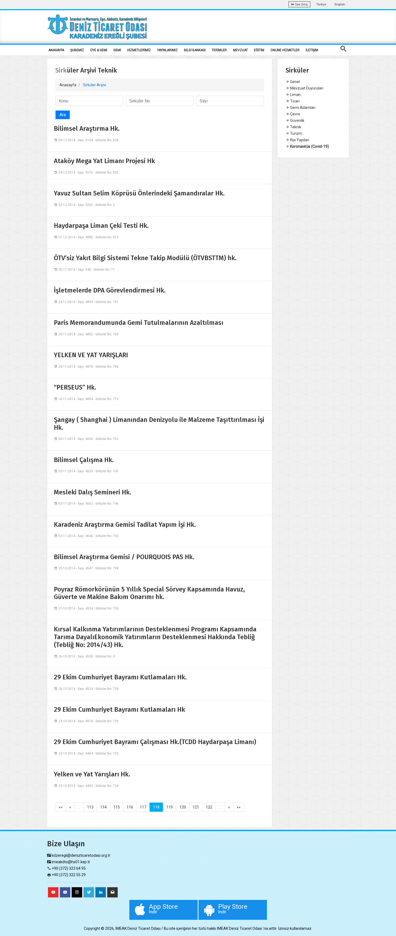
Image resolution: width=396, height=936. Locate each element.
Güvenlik (296, 120)
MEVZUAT (240, 50)
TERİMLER (219, 50)
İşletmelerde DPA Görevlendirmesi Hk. (110, 290)
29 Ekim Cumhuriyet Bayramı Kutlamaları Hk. (120, 677)
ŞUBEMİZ (77, 50)
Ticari (294, 101)
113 (90, 807)
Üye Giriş (301, 4)
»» (239, 807)
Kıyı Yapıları (299, 140)
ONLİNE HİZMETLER (285, 50)
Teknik (295, 127)
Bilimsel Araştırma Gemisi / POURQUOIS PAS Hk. (124, 557)
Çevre (294, 114)
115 (116, 807)
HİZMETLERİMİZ (139, 50)
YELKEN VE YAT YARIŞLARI (91, 355)
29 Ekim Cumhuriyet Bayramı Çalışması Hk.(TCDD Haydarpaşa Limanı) (155, 742)
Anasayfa (68, 85)
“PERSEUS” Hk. (75, 387)
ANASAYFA (56, 50)
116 (130, 807)
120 (182, 807)
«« (60, 807)
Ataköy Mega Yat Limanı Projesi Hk (104, 161)
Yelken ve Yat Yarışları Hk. (92, 774)
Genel (294, 82)
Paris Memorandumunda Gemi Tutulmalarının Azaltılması (138, 322)
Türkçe (321, 4)
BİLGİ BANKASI (195, 50)
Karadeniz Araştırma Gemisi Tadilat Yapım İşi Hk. (125, 524)
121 (196, 807)
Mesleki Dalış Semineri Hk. (92, 492)
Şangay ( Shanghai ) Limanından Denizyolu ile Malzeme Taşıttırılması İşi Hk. (159, 423)
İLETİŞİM (312, 50)
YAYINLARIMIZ (167, 50)
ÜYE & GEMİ (98, 50)
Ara (63, 114)
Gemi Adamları (302, 107)
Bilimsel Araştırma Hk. (87, 128)
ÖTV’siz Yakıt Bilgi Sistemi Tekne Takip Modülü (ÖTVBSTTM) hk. (145, 258)
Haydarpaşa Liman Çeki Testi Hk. (101, 225)
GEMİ (117, 50)
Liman (295, 94)
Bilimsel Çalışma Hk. (84, 460)
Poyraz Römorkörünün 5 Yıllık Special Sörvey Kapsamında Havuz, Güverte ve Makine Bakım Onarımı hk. (149, 593)
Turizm (295, 133)
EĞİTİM (259, 50)
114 (103, 807)
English (340, 4)
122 (209, 807)
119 (169, 807)
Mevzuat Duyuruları (306, 88)
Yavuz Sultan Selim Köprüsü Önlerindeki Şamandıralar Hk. (139, 193)
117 (143, 807)
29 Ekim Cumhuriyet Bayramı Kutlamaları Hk (119, 709)
